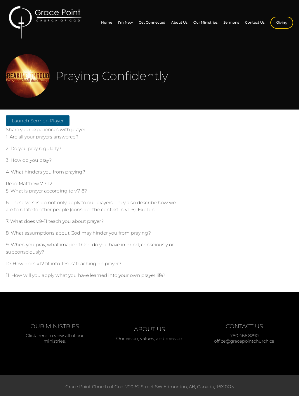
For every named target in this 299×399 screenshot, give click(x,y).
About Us (179, 22)
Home (106, 22)
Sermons (231, 22)
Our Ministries (205, 22)
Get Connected (152, 22)
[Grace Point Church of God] (46, 22)
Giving (281, 22)
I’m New (125, 22)
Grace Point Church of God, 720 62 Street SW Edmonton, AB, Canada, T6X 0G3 (149, 386)
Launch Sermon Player (38, 121)
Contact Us (255, 22)
